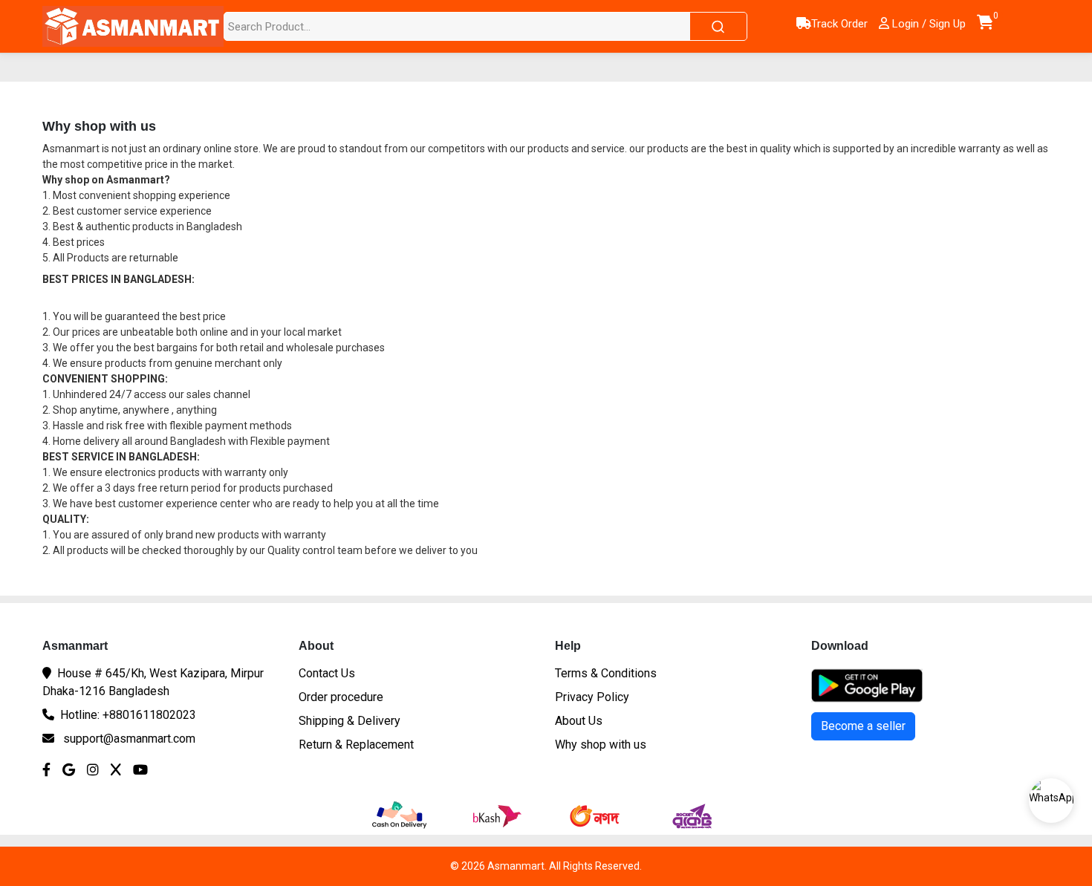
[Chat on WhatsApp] (1051, 800)
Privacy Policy (592, 697)
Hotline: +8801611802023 (128, 715)
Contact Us (327, 673)
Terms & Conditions (606, 673)
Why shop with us (600, 744)
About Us (578, 721)
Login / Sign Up (927, 23)
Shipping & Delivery (349, 721)
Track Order (839, 23)
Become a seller (863, 726)
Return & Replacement (356, 744)
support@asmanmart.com (129, 739)
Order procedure (341, 697)
